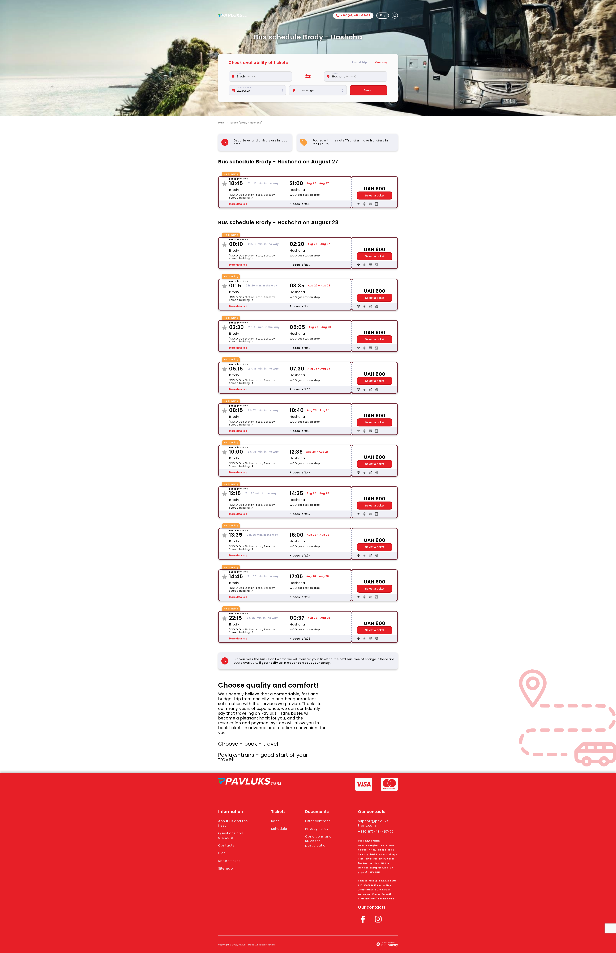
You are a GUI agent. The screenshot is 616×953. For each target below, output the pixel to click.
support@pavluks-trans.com (374, 823)
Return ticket (229, 861)
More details (237, 203)
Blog (222, 853)
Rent (275, 821)
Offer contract (317, 821)
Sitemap (225, 868)
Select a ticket (374, 195)
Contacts (226, 845)
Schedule (279, 828)
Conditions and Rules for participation (318, 841)
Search (368, 90)
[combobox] (262, 76)
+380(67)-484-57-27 (355, 15)
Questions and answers (230, 835)
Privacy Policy (316, 828)
